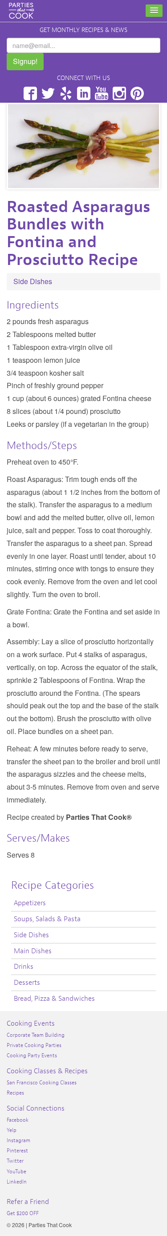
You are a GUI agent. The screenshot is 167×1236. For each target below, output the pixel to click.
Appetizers (30, 903)
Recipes (15, 1092)
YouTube (101, 93)
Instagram (119, 93)
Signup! (25, 61)
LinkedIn (84, 93)
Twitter (48, 93)
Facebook (30, 93)
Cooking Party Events (32, 1055)
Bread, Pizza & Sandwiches (54, 998)
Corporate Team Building (36, 1035)
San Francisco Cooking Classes (42, 1082)
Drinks (23, 966)
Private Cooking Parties (34, 1045)
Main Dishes (33, 951)
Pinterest (137, 93)
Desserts (27, 982)
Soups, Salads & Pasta (47, 919)
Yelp (66, 93)
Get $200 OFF (23, 1213)
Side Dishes (32, 281)
